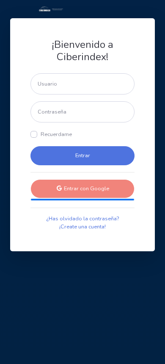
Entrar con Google (86, 188)
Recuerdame (56, 134)
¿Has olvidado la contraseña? (82, 218)
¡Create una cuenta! (82, 227)
